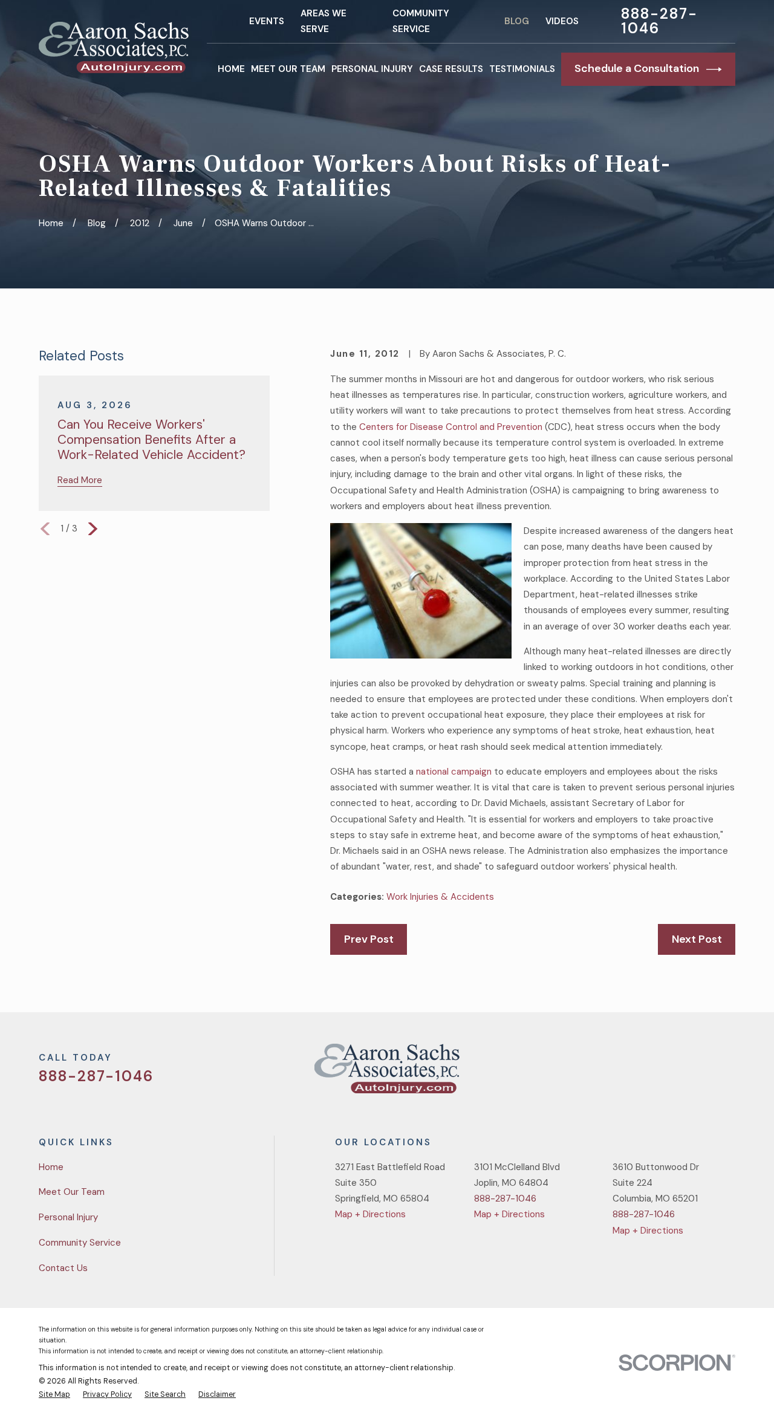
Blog (516, 21)
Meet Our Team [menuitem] (288, 69)
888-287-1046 (659, 21)
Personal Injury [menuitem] (372, 69)
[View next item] (92, 528)
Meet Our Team (72, 1192)
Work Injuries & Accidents (440, 897)
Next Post (697, 939)
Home (51, 1167)
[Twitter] (642, 1073)
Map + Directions (370, 1214)
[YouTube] (700, 1073)
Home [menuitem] (231, 69)
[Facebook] (671, 1073)
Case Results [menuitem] (451, 69)
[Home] (114, 47)
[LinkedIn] (729, 1073)
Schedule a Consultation (636, 68)
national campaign (454, 772)
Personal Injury (68, 1217)
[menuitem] (54, 1395)
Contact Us (63, 1268)
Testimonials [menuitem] (522, 69)
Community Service (80, 1243)
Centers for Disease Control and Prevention (450, 427)
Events (266, 21)
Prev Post (369, 939)
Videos (562, 21)
